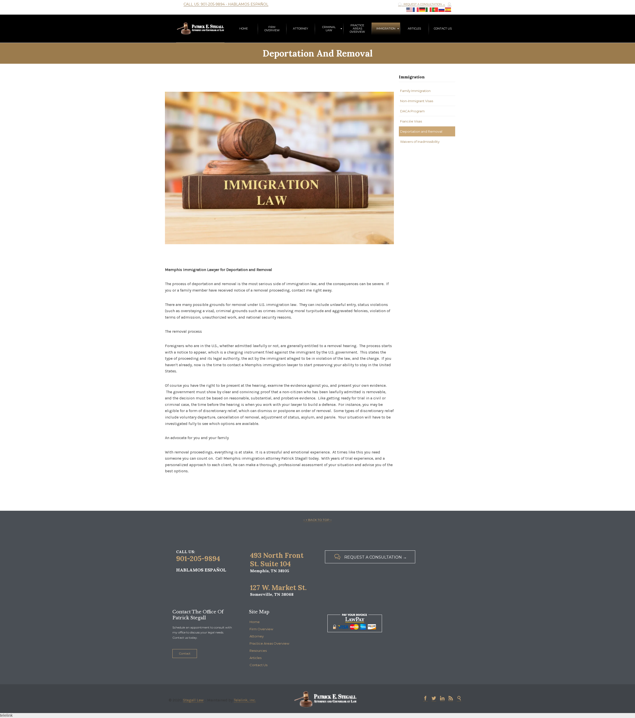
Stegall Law (193, 700)
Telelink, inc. (245, 700)
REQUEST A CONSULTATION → (421, 4)
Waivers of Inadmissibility (420, 142)
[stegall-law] (200, 29)
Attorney (257, 636)
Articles (255, 658)
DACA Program (412, 111)
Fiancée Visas (411, 121)
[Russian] (442, 9)
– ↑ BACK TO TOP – (317, 520)
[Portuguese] (435, 9)
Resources (258, 651)
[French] (416, 9)
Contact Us (258, 665)
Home (255, 622)
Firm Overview (261, 629)
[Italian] (429, 9)
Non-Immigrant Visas (416, 101)
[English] (409, 9)
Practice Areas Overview (269, 643)
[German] (422, 9)
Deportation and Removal (421, 131)
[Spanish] (448, 9)
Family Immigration (415, 91)
